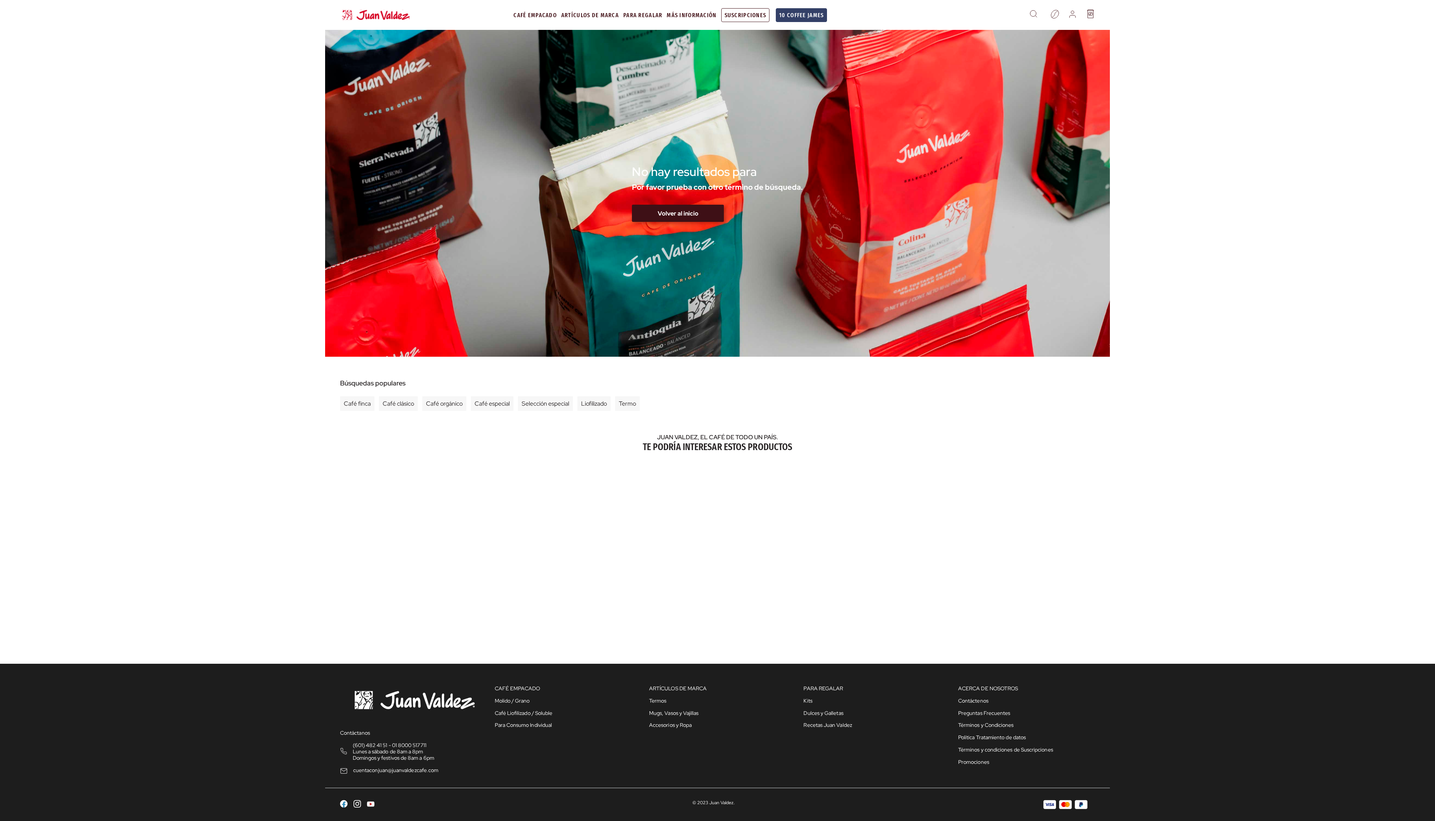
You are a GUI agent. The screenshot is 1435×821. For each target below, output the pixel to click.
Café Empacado (535, 15)
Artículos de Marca (590, 15)
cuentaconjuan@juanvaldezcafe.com (395, 770)
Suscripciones (745, 15)
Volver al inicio (678, 213)
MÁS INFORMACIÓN (691, 15)
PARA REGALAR (642, 15)
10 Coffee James (801, 15)
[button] (1033, 14)
